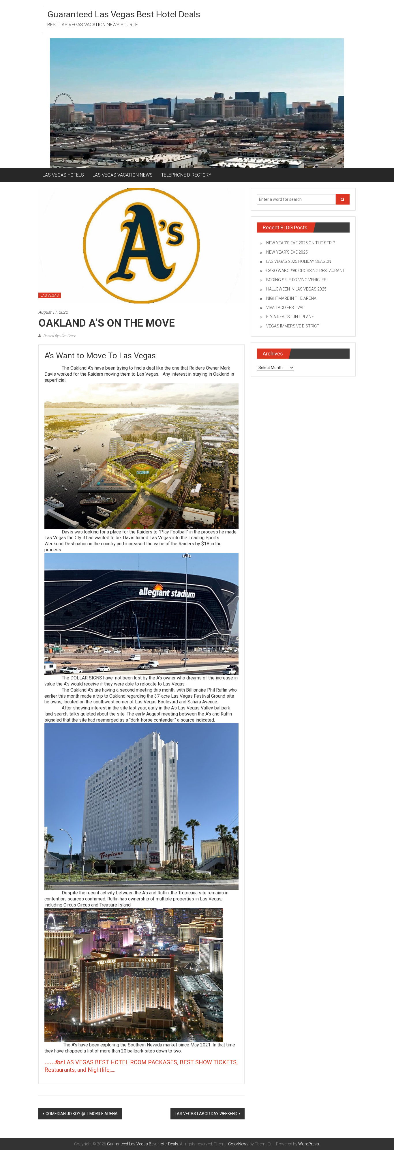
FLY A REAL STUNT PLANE (290, 316)
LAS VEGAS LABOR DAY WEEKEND (206, 1113)
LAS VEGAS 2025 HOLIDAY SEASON (298, 261)
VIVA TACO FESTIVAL (285, 307)
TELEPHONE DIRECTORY (186, 175)
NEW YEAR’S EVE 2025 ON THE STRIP (300, 243)
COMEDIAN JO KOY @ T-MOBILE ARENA (82, 1113)
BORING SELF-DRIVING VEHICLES (296, 280)
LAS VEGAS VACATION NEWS (123, 175)
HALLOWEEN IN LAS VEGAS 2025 (296, 289)
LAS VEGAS (50, 295)
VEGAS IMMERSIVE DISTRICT (292, 326)
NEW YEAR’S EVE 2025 (287, 252)
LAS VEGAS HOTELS (63, 175)
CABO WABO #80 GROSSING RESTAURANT (305, 270)
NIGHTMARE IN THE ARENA (291, 298)
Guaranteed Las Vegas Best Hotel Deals (123, 14)
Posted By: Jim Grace (59, 336)
